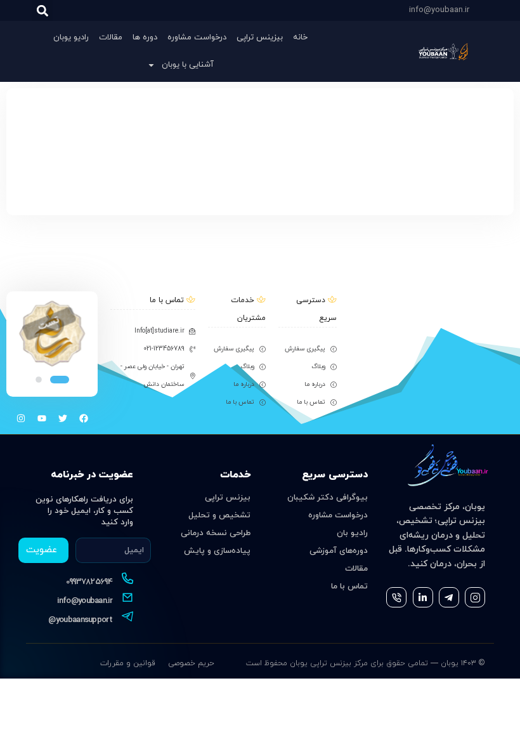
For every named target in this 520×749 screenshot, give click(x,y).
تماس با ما (349, 586)
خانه (300, 37)
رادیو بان (352, 533)
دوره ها (145, 37)
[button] (42, 10)
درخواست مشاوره (196, 37)
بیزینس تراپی (260, 37)
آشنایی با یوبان (188, 64)
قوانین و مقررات (127, 663)
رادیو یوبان (71, 37)
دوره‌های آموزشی (338, 551)
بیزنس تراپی (227, 497)
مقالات (110, 37)
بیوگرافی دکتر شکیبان (327, 497)
